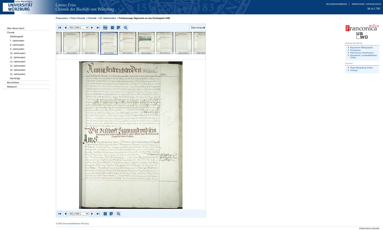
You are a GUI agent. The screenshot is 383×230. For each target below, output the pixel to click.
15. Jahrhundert (17, 74)
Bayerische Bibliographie (361, 47)
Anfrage (354, 70)
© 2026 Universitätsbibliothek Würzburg (72, 224)
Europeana (355, 50)
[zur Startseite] (91, 13)
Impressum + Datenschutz (366, 4)
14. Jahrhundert (17, 70)
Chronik (11, 32)
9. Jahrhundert (17, 49)
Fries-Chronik (78, 18)
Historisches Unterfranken (362, 53)
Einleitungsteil (16, 36)
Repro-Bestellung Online (361, 68)
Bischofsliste (13, 82)
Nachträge (15, 78)
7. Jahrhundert (17, 40)
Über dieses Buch (15, 28)
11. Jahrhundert (17, 57)
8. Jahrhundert (17, 45)
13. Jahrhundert (17, 66)
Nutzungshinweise (336, 4)
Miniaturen (12, 87)
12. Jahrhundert (17, 61)
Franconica (62, 18)
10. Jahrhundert (17, 53)
